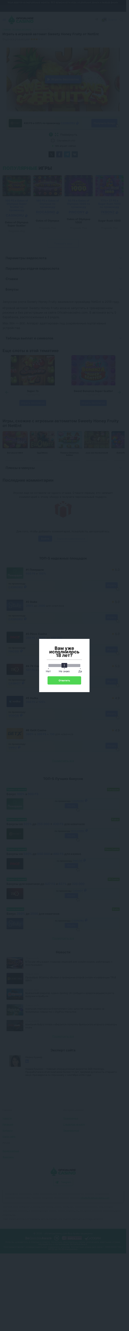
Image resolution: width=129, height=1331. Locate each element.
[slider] (64, 665)
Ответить (64, 680)
